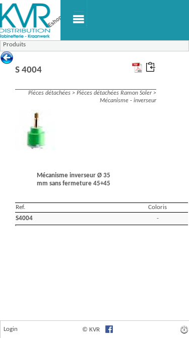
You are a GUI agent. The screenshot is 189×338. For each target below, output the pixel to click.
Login (11, 329)
